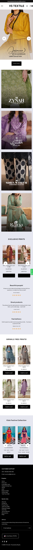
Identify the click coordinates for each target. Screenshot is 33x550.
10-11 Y (27, 450)
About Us (4, 501)
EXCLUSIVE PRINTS (16, 239)
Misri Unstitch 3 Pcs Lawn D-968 (9, 266)
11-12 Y (11, 450)
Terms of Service (6, 511)
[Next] (29, 38)
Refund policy (5, 513)
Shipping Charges (6, 508)
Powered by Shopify (15, 544)
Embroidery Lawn (6, 484)
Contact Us (4, 503)
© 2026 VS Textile (6, 544)
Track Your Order (6, 494)
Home (3, 481)
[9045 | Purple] (24, 435)
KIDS (3, 489)
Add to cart (9, 275)
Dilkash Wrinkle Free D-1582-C (9, 400)
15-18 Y (27, 452)
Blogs (3, 514)
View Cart (4, 509)
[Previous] (4, 38)
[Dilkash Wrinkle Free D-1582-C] (9, 388)
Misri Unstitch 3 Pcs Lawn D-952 (24, 266)
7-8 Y (5, 450)
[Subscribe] (29, 528)
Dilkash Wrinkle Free (7, 486)
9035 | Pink (9, 445)
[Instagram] (4, 541)
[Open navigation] (2, 6)
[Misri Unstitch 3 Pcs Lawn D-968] (9, 254)
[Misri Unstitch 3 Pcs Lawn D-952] (24, 254)
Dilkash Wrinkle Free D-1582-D (24, 400)
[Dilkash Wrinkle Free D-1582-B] (24, 354)
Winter (3, 487)
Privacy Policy (5, 505)
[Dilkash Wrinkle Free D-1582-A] (9, 354)
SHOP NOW (16, 63)
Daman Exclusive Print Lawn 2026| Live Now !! (16, 1)
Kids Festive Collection (16, 420)
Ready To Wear (5, 490)
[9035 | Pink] (9, 435)
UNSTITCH (8, 271)
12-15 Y (8, 452)
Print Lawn (4, 482)
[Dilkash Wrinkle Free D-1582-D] (24, 388)
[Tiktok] (6, 541)
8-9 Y (8, 450)
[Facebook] (2, 541)
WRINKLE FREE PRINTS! (16, 339)
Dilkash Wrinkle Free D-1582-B (24, 366)
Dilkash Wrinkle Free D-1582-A (9, 366)
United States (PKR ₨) (11, 536)
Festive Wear (5, 492)
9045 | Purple (24, 445)
